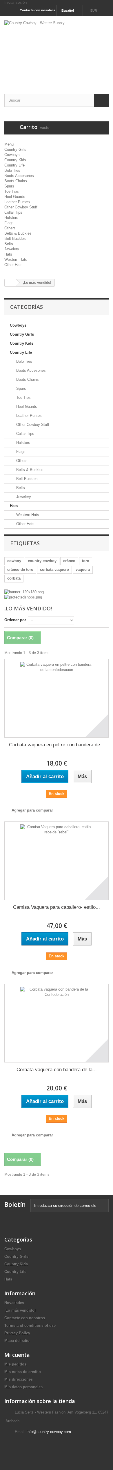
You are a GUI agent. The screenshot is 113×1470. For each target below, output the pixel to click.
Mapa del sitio (17, 1340)
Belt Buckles (15, 238)
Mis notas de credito (22, 1372)
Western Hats (15, 259)
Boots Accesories (19, 175)
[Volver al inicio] (10, 282)
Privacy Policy (17, 1333)
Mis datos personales (23, 1387)
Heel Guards (14, 196)
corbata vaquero (54, 569)
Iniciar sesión (15, 2)
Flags (9, 223)
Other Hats (13, 265)
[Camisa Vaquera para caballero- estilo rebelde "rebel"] (56, 860)
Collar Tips (13, 212)
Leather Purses (17, 202)
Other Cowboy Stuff (20, 207)
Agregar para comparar (32, 810)
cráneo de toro (20, 569)
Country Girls (15, 149)
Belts (8, 244)
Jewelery (11, 249)
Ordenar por (15, 620)
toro (85, 561)
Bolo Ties (12, 170)
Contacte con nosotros (37, 10)
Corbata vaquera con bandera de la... (57, 1069)
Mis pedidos (15, 1364)
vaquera (83, 569)
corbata (14, 578)
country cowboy (42, 561)
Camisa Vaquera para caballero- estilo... (56, 907)
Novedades (14, 1303)
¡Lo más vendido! (20, 1310)
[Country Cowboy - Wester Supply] (56, 49)
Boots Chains (15, 181)
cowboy (14, 561)
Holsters (11, 217)
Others (10, 228)
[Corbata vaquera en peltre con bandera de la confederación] (56, 698)
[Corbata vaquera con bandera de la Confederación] (56, 1023)
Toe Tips (11, 191)
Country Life (14, 165)
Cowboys (12, 155)
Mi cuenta (17, 1354)
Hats (8, 254)
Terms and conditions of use (30, 1325)
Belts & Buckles (18, 233)
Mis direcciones (18, 1379)
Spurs (9, 186)
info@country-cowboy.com (49, 1432)
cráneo (69, 561)
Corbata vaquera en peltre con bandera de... (56, 745)
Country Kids (15, 160)
